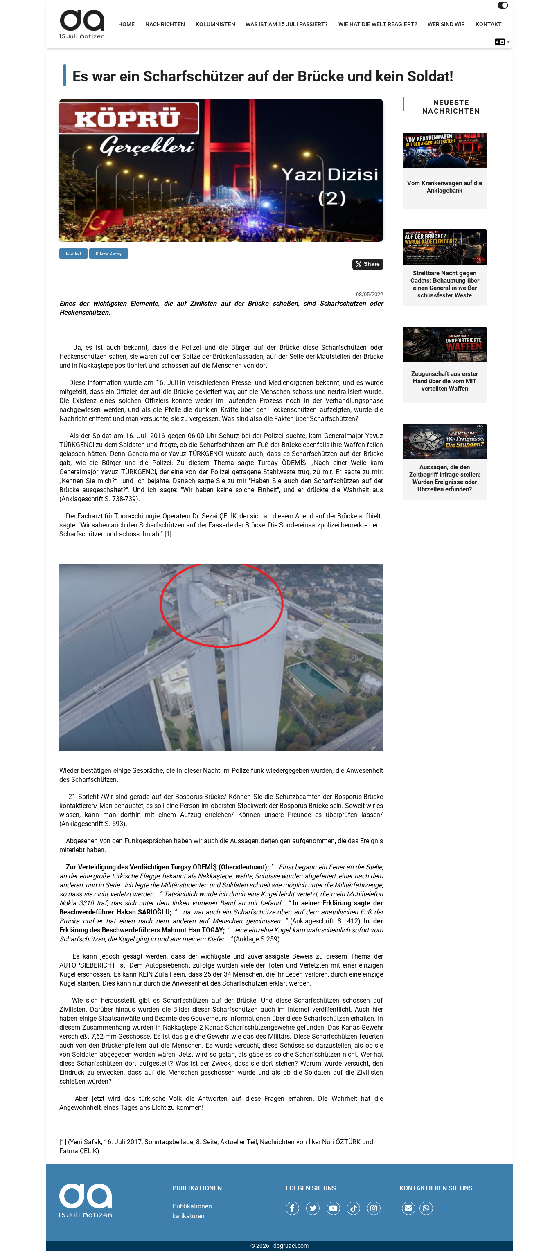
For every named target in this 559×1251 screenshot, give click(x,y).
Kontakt (489, 24)
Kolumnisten (215, 24)
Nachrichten (165, 24)
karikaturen (188, 1216)
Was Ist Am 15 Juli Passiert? (287, 24)
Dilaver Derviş (109, 253)
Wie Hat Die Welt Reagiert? (377, 24)
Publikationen (192, 1206)
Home (126, 24)
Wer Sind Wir (446, 24)
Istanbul (73, 253)
